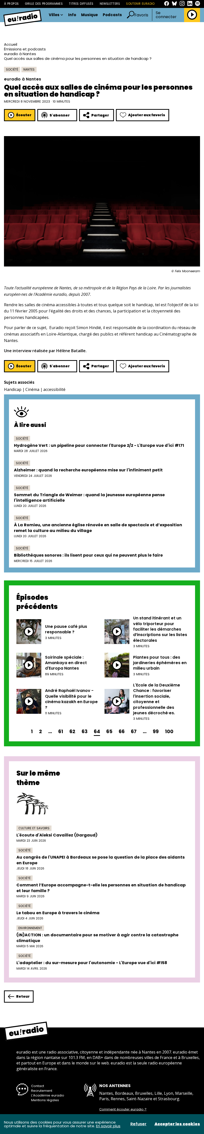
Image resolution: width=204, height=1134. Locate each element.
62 (72, 731)
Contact (37, 1086)
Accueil (10, 44)
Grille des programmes (44, 4)
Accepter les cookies (177, 1124)
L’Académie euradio (47, 1095)
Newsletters (110, 4)
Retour (23, 996)
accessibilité (54, 389)
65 (109, 731)
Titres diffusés (81, 4)
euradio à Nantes (20, 53)
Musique (89, 15)
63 (85, 731)
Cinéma (32, 389)
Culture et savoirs (34, 828)
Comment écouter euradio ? (123, 1109)
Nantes (29, 69)
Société (12, 69)
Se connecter (166, 15)
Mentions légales (45, 1100)
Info (72, 15)
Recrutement (41, 1090)
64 (97, 731)
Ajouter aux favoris (146, 115)
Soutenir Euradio (140, 4)
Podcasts (112, 15)
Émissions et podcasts (25, 49)
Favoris (141, 15)
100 (169, 731)
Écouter (23, 115)
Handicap (12, 389)
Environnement (30, 928)
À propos (11, 4)
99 (156, 731)
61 (60, 731)
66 (122, 731)
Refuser (138, 1124)
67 (134, 731)
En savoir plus (108, 1126)
